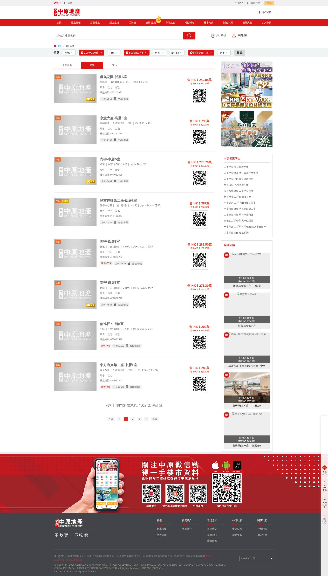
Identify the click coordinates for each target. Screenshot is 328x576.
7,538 (109, 304)
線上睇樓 (76, 22)
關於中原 (228, 22)
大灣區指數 (325, 505)
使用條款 (67, 559)
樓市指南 (209, 22)
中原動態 (237, 528)
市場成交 (170, 22)
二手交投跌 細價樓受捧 (236, 166)
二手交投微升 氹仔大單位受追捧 (241, 172)
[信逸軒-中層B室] (75, 335)
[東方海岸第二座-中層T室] (75, 377)
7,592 (121, 387)
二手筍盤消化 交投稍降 (236, 232)
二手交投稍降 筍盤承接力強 (238, 214)
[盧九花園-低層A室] (75, 88)
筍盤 (92, 65)
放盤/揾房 (151, 22)
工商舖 (132, 22)
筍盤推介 (187, 528)
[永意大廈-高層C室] (75, 130)
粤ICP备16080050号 (152, 568)
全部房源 (67, 65)
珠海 (70, 2)
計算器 (325, 522)
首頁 (59, 22)
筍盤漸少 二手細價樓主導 (237, 196)
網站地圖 (77, 559)
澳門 (58, 2)
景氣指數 (212, 540)
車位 (114, 65)
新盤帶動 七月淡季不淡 (236, 184)
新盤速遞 (95, 22)
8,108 (109, 140)
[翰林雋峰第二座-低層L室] (75, 212)
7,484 (109, 181)
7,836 (109, 222)
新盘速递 (162, 534)
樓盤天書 (247, 22)
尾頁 (154, 418)
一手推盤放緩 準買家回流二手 (240, 208)
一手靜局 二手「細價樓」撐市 (240, 202)
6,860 (109, 99)
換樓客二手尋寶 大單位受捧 (238, 220)
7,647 (123, 263)
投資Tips (212, 534)
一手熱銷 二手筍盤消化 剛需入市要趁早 (245, 226)
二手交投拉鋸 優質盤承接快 (238, 178)
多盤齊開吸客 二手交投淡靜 (238, 190)
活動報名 (189, 22)
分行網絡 (266, 12)
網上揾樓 (114, 22)
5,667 (121, 345)
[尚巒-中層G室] (75, 171)
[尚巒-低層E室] (75, 253)
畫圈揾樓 (243, 35)
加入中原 (266, 22)
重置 (240, 52)
